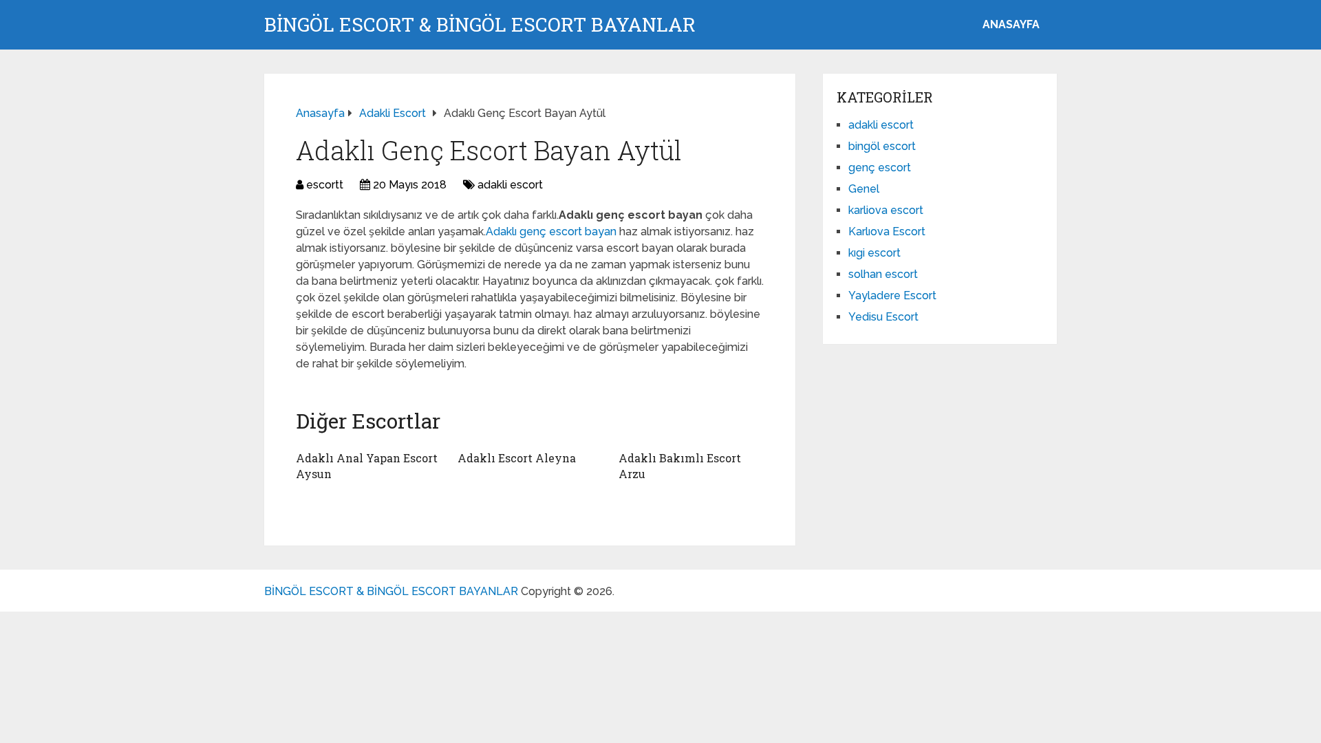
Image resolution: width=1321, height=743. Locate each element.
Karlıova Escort (886, 231)
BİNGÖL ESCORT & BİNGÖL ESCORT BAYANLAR (480, 24)
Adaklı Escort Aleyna (517, 458)
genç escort (879, 167)
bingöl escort (882, 146)
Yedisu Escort (883, 316)
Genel (863, 188)
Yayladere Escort (892, 295)
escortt (324, 184)
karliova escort (885, 210)
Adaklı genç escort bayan (552, 231)
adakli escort (510, 184)
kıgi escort (874, 252)
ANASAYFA (1011, 24)
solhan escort (883, 274)
